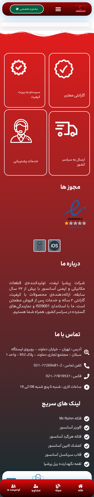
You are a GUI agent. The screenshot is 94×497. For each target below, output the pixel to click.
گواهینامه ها (13, 490)
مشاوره (35, 490)
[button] (58, 9)
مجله (58, 490)
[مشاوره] (36, 486)
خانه (80, 490)
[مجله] (58, 486)
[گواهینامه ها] (13, 486)
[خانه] (80, 486)
